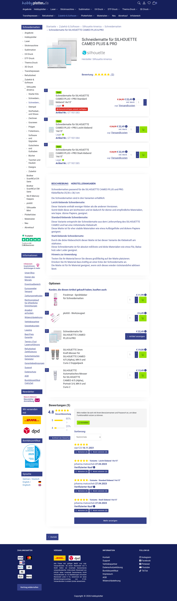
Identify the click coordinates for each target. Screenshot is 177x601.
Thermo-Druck (128, 9)
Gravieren (33, 122)
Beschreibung (59, 183)
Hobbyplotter (40, 9)
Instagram (146, 557)
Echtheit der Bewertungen (61, 438)
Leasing (28, 330)
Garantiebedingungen (33, 363)
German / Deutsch (31, 479)
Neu (114, 16)
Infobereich (135, 16)
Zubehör (32, 171)
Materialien (102, 16)
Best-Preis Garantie (29, 336)
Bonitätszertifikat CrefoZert (32, 381)
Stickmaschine (67, 9)
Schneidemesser (35, 98)
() (82, 452)
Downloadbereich (33, 284)
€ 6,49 (140, 313)
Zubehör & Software (67, 16)
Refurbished (47, 16)
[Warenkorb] (154, 3)
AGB (27, 376)
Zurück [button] (53, 537)
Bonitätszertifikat (110, 571)
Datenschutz (30, 372)
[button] (46, 90)
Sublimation (84, 9)
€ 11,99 (140, 295)
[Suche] (139, 3)
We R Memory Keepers (33, 197)
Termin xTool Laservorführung (32, 343)
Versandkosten (127, 105)
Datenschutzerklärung (113, 567)
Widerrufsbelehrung (33, 317)
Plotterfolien (86, 16)
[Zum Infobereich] (32, 264)
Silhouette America (31, 88)
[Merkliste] (149, 3)
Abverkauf (123, 16)
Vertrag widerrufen (29, 587)
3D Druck (144, 9)
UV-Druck (99, 9)
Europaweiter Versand (31, 290)
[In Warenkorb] (143, 129)
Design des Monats (30, 278)
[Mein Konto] (144, 4)
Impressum (108, 574)
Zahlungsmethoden (33, 296)
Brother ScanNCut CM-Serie (33, 189)
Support (28, 367)
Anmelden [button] (84, 423)
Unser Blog (29, 273)
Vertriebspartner (32, 321)
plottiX (30, 203)
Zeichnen (33, 118)
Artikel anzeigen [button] (137, 336)
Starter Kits (34, 94)
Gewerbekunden (32, 326)
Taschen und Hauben (34, 161)
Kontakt (106, 557)
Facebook (146, 560)
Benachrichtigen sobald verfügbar (72, 109)
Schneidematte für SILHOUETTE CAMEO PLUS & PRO (74, 334)
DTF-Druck (113, 9)
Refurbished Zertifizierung (31, 350)
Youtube (146, 567)
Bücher (32, 155)
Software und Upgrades (33, 138)
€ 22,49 (140, 331)
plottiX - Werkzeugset (74, 313)
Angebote (27, 9)
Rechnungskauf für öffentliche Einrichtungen (32, 303)
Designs (32, 167)
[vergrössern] (62, 53)
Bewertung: (88, 74)
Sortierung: (80, 431)
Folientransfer (35, 131)
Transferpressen (30, 16)
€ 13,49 (140, 370)
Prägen (32, 127)
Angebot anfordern (29, 311)
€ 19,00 (140, 349)
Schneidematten (31, 27)
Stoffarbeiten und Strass (35, 112)
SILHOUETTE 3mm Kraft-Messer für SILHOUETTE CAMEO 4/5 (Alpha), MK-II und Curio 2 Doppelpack (74, 356)
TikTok (144, 571)
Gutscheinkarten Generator (32, 357)
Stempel (32, 107)
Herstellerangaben (83, 183)
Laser (53, 9)
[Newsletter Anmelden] (32, 399)
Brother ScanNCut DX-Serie (33, 178)
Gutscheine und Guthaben (34, 148)
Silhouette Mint (31, 209)
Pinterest (145, 564)
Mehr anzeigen (110, 521)
